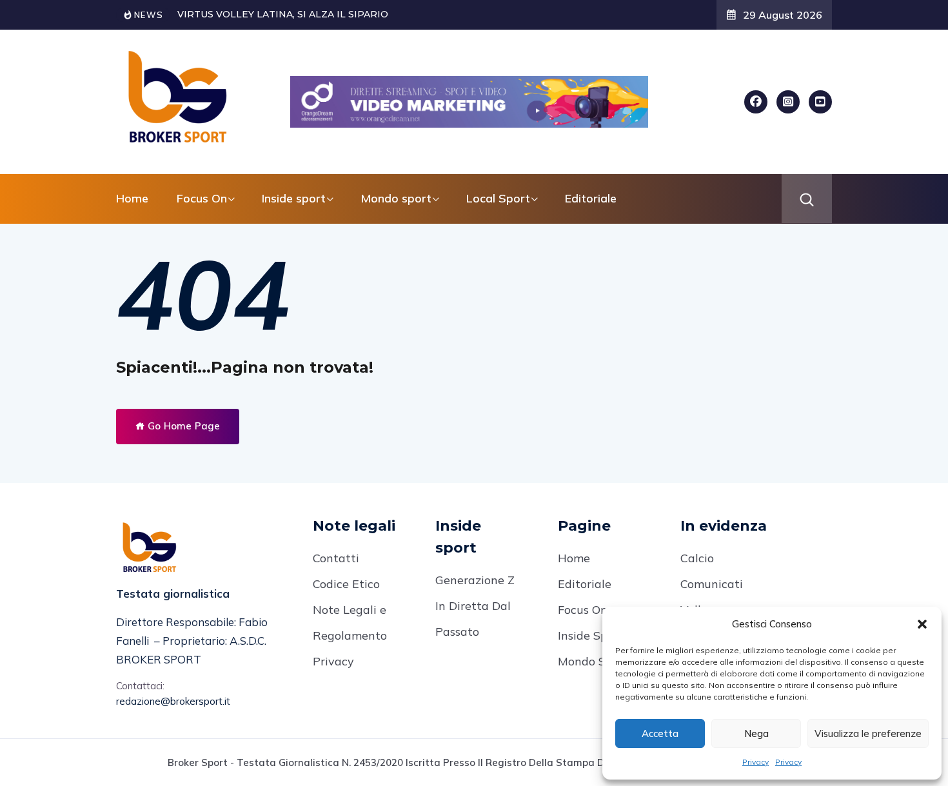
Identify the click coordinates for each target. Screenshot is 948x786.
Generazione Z (475, 580)
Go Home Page (182, 426)
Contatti (336, 558)
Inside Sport (591, 635)
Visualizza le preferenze (868, 733)
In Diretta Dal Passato (473, 618)
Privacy (755, 762)
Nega (756, 733)
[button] (922, 624)
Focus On (582, 609)
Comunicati (711, 583)
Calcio (697, 558)
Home (132, 198)
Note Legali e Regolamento (350, 622)
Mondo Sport (593, 661)
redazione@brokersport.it (173, 701)
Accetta (660, 733)
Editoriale (591, 198)
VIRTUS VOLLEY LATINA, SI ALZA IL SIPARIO (282, 14)
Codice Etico (346, 583)
